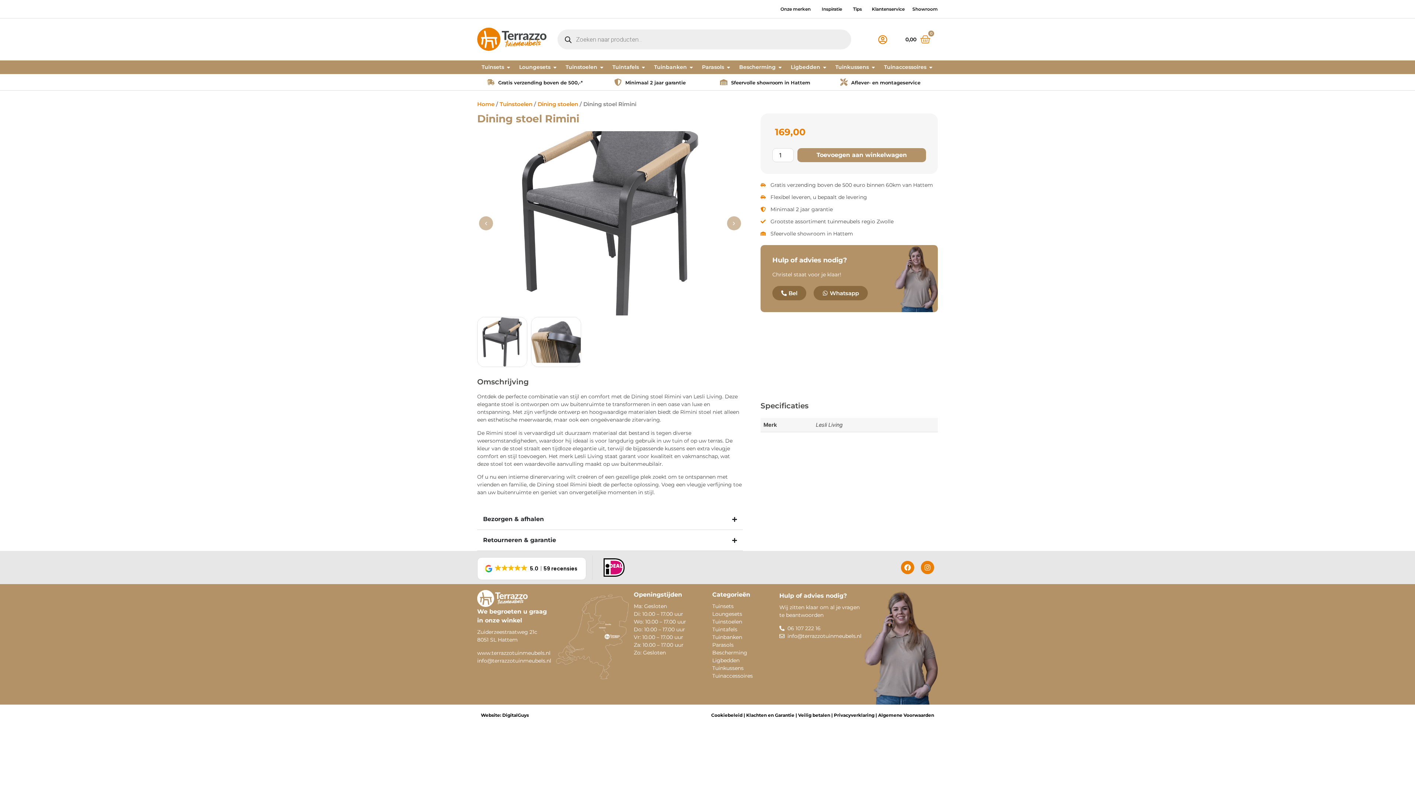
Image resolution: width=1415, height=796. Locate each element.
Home (486, 104)
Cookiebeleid (727, 715)
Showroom (925, 9)
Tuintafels (724, 629)
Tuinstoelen (516, 104)
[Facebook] (907, 567)
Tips (857, 9)
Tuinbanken (727, 637)
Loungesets (727, 614)
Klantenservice (888, 9)
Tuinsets (723, 606)
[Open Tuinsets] (508, 67)
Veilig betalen (814, 715)
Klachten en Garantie (769, 715)
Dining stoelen (558, 104)
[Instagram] (927, 567)
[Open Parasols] (728, 67)
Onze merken (795, 9)
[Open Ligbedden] (824, 67)
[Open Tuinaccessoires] (930, 67)
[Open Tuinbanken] (691, 67)
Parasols (723, 645)
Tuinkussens (728, 668)
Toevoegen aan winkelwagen (862, 154)
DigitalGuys (515, 715)
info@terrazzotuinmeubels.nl (514, 660)
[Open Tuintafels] (643, 67)
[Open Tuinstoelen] (601, 67)
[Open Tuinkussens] (873, 67)
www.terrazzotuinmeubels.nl (514, 653)
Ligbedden (726, 660)
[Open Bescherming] (780, 67)
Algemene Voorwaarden (906, 715)
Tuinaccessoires (732, 676)
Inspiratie (832, 9)
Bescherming (729, 652)
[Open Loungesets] (555, 67)
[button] (734, 223)
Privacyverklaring (854, 715)
